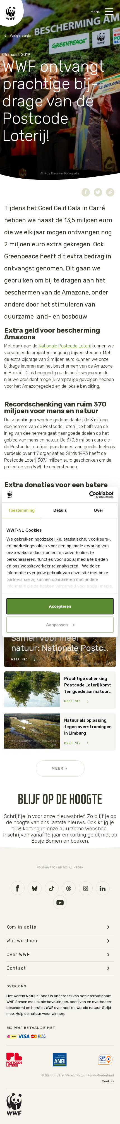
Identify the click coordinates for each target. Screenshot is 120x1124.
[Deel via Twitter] (98, 192)
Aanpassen (57, 624)
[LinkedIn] (103, 888)
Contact (16, 968)
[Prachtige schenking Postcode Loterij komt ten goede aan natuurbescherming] (60, 690)
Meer (57, 768)
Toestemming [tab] (21, 510)
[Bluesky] (35, 888)
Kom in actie (21, 927)
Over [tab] (98, 510)
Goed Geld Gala (59, 208)
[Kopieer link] (110, 192)
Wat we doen (22, 941)
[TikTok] (52, 888)
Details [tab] (60, 510)
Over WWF (18, 954)
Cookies (108, 1081)
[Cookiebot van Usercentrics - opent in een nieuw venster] (89, 494)
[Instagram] (86, 888)
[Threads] (69, 888)
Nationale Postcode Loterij (65, 346)
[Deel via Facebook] (85, 192)
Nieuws (18, 36)
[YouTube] (60, 902)
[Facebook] (18, 888)
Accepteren (60, 606)
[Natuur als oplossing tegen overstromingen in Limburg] (60, 732)
